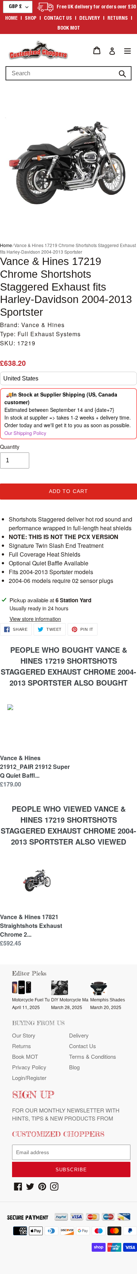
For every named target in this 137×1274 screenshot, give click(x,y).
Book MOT (68, 28)
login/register (29, 1077)
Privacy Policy (29, 1067)
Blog (74, 1067)
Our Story (23, 1035)
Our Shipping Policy (25, 432)
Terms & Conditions (92, 1056)
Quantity (9, 446)
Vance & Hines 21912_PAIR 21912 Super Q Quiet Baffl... (35, 767)
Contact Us (82, 1046)
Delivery (89, 18)
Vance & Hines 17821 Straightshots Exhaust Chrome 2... (31, 926)
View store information (35, 618)
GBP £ (15, 7)
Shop (31, 18)
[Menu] (127, 50)
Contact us (58, 18)
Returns (117, 18)
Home (11, 18)
